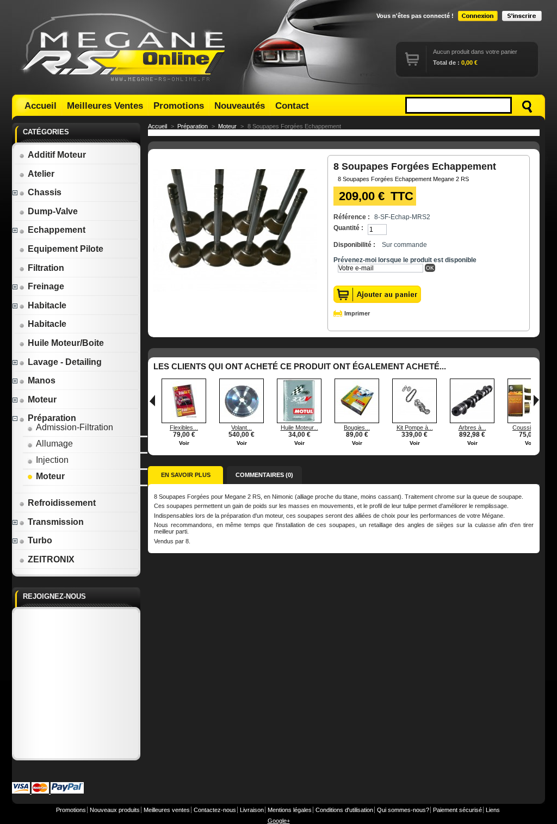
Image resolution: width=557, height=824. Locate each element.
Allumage (54, 443)
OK (430, 268)
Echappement (56, 229)
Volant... (241, 427)
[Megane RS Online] (125, 47)
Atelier (41, 173)
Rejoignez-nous (54, 596)
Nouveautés (239, 105)
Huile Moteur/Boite (66, 343)
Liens (493, 810)
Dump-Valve (53, 211)
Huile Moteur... (299, 427)
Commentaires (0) (264, 475)
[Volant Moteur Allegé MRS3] (241, 421)
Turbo (40, 540)
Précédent (152, 400)
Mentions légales (290, 810)
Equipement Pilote (65, 248)
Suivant (536, 400)
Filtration (46, 267)
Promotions (178, 105)
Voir (184, 443)
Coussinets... (529, 427)
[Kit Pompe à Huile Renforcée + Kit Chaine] (414, 421)
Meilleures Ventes (105, 105)
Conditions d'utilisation (344, 810)
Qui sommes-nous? (403, 810)
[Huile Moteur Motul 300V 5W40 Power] (299, 421)
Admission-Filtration (74, 427)
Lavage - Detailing (65, 362)
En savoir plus (186, 475)
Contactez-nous (215, 810)
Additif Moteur (57, 154)
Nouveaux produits (115, 810)
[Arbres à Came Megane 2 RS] (472, 421)
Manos (41, 380)
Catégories (46, 132)
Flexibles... (184, 427)
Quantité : (348, 228)
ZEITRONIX (51, 559)
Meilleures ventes (167, 810)
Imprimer (357, 313)
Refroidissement (62, 502)
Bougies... (357, 427)
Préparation (52, 418)
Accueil (40, 105)
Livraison (252, 810)
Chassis (44, 192)
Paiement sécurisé (457, 810)
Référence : (351, 217)
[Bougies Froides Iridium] (357, 421)
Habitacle (47, 305)
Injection (52, 459)
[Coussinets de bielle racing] (530, 421)
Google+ (279, 820)
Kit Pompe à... (415, 427)
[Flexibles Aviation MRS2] (184, 421)
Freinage (46, 286)
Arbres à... (472, 427)
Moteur (42, 399)
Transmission (56, 521)
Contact (292, 105)
